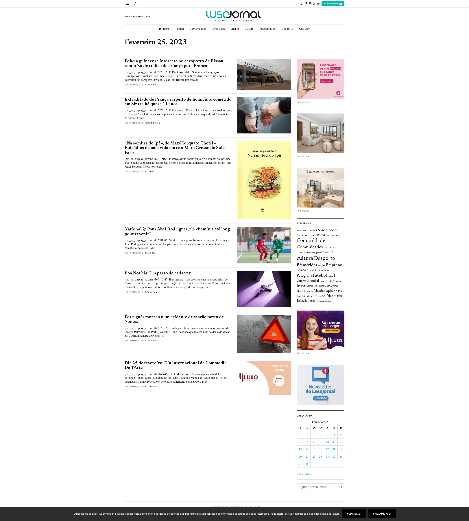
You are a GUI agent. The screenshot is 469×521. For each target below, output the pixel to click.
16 (320, 449)
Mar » (308, 474)
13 (300, 449)
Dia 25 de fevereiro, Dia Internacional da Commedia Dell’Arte (176, 365)
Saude (311, 301)
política (327, 296)
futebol (320, 275)
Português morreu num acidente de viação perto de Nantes (174, 319)
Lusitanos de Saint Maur (318, 286)
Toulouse (320, 301)
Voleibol (328, 301)
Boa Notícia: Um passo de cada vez (158, 273)
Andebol (312, 231)
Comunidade (311, 240)
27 (300, 463)
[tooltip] (306, 3)
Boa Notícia (151, 292)
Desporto (150, 253)
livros (301, 285)
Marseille (301, 291)
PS (335, 297)
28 (307, 463)
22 (313, 456)
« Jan (300, 474)
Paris (341, 291)
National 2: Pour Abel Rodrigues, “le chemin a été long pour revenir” (177, 231)
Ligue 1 (324, 281)
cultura (305, 258)
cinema (335, 235)
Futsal (330, 276)
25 (334, 456)
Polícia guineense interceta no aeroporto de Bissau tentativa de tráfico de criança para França (174, 63)
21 (307, 456)
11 (334, 442)
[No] (464, 514)
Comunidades (152, 85)
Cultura (149, 171)
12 (340, 442)
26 (340, 456)
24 (327, 456)
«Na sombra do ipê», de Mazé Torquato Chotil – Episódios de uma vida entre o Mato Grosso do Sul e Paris (175, 148)
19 (340, 449)
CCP (317, 235)
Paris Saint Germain (306, 296)
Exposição (312, 270)
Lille (331, 281)
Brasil (311, 235)
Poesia (318, 297)
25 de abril (302, 231)
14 (307, 449)
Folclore (327, 270)
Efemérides (151, 387)
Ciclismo (325, 235)
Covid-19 (328, 252)
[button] (340, 487)
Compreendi (354, 514)
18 (334, 449)
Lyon (334, 285)
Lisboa (338, 281)
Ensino (301, 270)
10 (327, 442)
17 (327, 449)
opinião (331, 291)
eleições (321, 266)
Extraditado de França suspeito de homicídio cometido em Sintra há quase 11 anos (178, 102)
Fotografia (304, 276)
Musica (319, 291)
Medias (309, 291)
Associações (327, 230)
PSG (339, 296)
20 (300, 456)
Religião (302, 300)
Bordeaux (302, 235)
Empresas (334, 265)
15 (313, 449)
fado (320, 270)
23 (320, 456)
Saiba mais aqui (382, 514)
